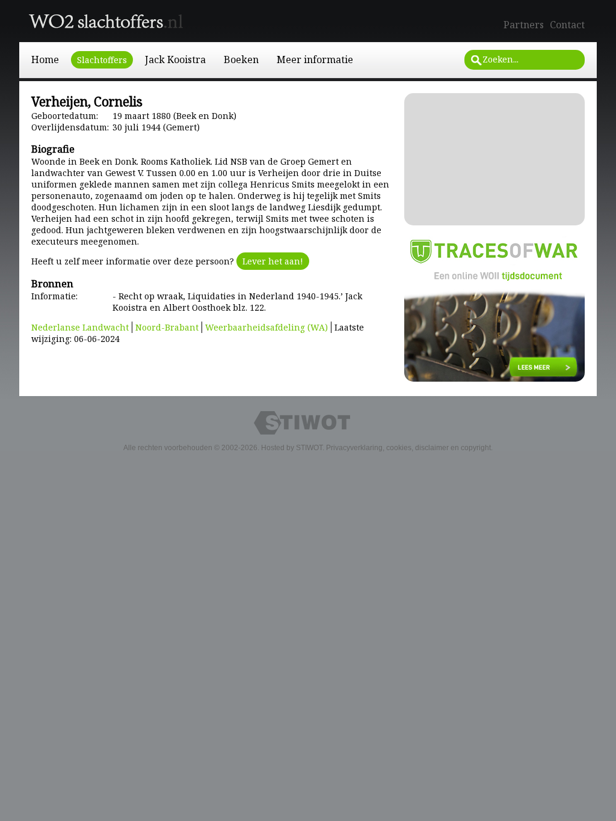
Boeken (241, 59)
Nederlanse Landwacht (80, 327)
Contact (567, 24)
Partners (524, 24)
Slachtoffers (102, 60)
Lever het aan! (272, 261)
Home (45, 59)
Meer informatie (315, 59)
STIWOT (309, 448)
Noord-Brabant (167, 327)
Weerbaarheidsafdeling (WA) (266, 327)
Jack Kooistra (175, 59)
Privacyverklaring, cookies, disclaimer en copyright (408, 448)
